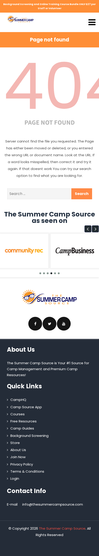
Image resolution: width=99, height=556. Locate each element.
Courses (17, 414)
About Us (18, 449)
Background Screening (29, 435)
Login (14, 478)
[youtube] (64, 324)
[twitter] (49, 324)
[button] (87, 228)
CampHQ (18, 399)
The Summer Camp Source (62, 528)
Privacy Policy (21, 464)
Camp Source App (26, 407)
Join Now (18, 457)
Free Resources (23, 421)
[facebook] (35, 324)
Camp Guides (22, 428)
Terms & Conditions (27, 471)
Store (15, 442)
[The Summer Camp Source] (20, 19)
